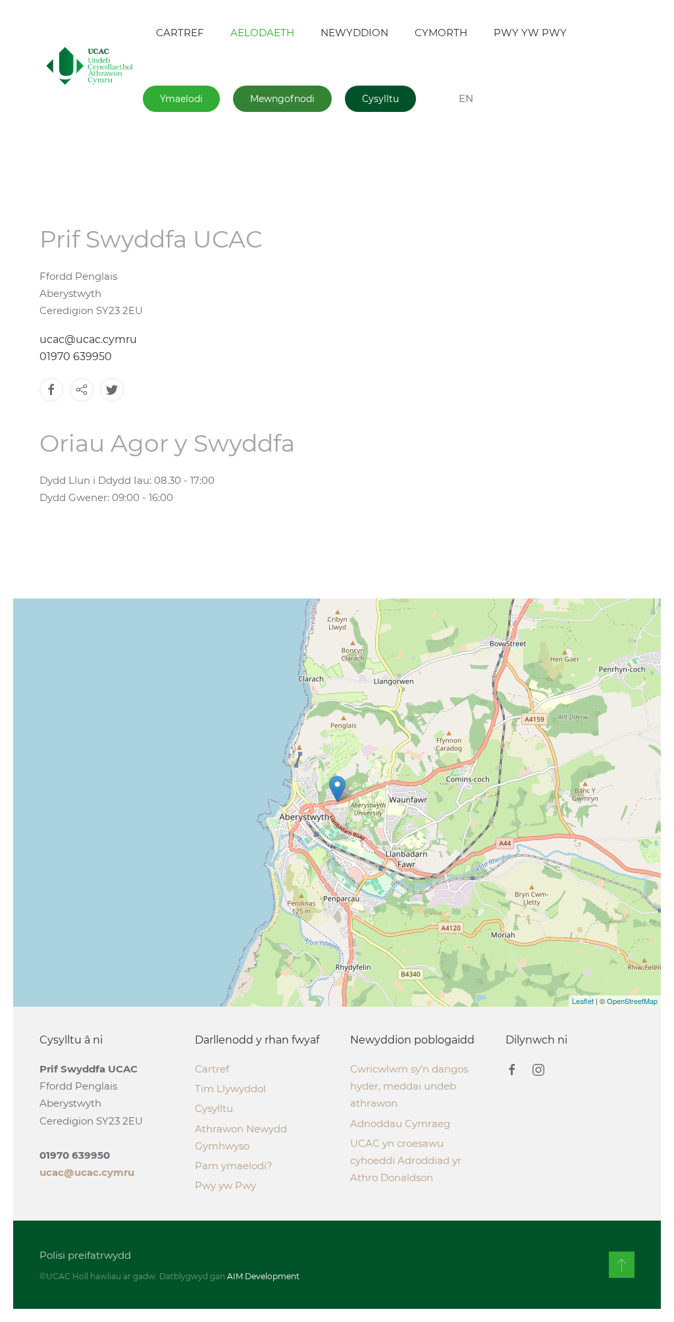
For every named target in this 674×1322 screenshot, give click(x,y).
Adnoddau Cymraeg (400, 1123)
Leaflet (583, 1000)
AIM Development (263, 1276)
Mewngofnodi (282, 99)
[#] (622, 1265)
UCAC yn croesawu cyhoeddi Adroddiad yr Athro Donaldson (405, 1160)
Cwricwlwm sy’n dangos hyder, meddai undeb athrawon (409, 1086)
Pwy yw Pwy (225, 1185)
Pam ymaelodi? (233, 1165)
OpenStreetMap (632, 1000)
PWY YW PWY (530, 32)
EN (466, 98)
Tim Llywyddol (230, 1088)
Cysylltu (380, 99)
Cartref (212, 1069)
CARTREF (180, 32)
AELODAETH (262, 32)
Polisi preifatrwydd (85, 1255)
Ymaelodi (181, 99)
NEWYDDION (354, 32)
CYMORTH (441, 32)
